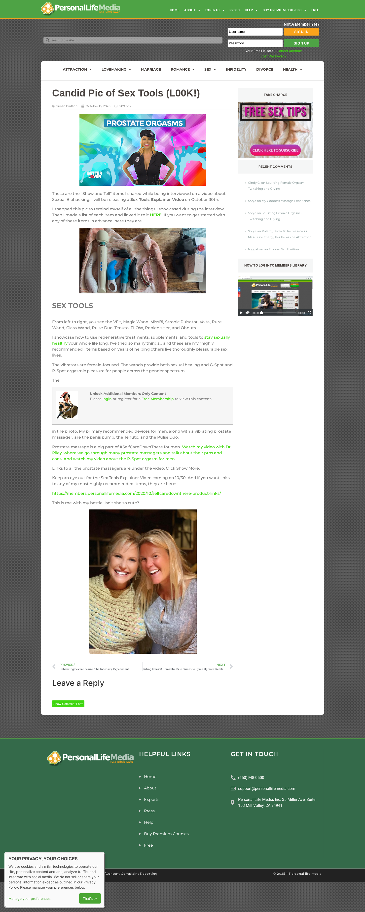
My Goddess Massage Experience (286, 201)
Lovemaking (114, 69)
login (107, 399)
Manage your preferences (29, 898)
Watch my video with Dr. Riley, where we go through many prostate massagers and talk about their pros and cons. (142, 453)
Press (234, 10)
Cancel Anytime (289, 51)
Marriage (151, 69)
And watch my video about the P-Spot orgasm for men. (120, 458)
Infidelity (236, 69)
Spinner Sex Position (284, 249)
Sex (207, 69)
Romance (180, 69)
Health (290, 69)
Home (174, 10)
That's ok (90, 898)
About (190, 10)
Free (315, 10)
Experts (212, 10)
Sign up (301, 43)
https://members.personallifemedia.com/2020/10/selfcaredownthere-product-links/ (136, 493)
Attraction (75, 69)
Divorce (264, 69)
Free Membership (158, 399)
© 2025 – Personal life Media (297, 873)
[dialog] (54, 880)
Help (249, 10)
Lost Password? (273, 56)
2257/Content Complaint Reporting (127, 873)
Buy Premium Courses (282, 10)
